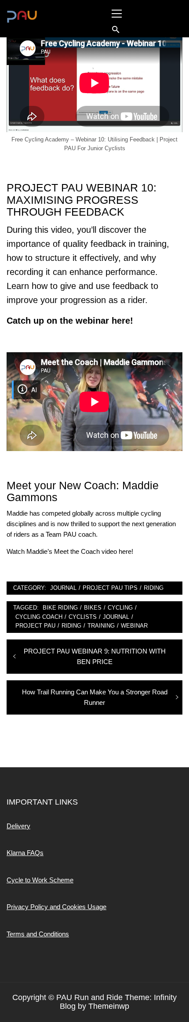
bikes (93, 607)
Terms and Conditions (38, 934)
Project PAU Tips (110, 588)
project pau (35, 625)
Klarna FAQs (25, 852)
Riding (154, 588)
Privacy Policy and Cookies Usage (56, 906)
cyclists (83, 617)
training (101, 625)
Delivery (18, 826)
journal (116, 617)
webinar (134, 625)
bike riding (60, 607)
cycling (120, 607)
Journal (63, 588)
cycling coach (38, 617)
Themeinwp (108, 1006)
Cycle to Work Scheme (40, 880)
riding (71, 625)
